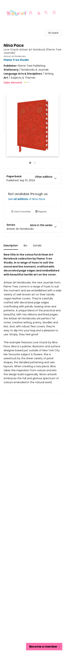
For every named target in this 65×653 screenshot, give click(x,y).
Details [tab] (37, 245)
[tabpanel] (32, 323)
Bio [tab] (25, 245)
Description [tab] (11, 245)
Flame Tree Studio (16, 60)
